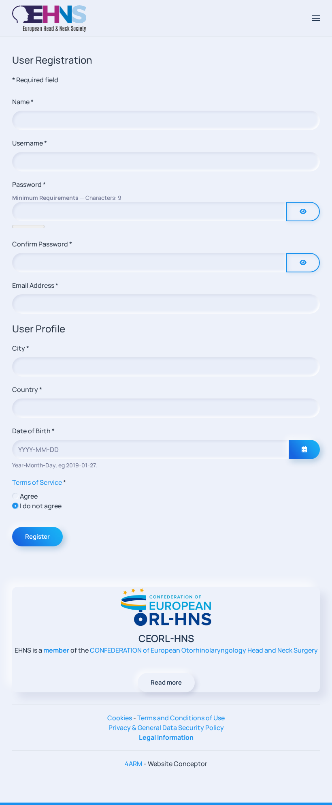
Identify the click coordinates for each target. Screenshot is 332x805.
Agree (29, 496)
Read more (166, 682)
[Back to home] (49, 18)
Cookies (119, 717)
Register (37, 536)
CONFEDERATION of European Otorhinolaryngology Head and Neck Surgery (204, 650)
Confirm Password (42, 244)
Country (27, 389)
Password (29, 184)
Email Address (35, 285)
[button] (316, 18)
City (20, 348)
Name (23, 101)
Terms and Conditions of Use (181, 717)
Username (29, 143)
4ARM (134, 763)
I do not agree (41, 505)
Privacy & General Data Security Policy (166, 727)
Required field (35, 79)
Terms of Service (37, 482)
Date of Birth (33, 430)
